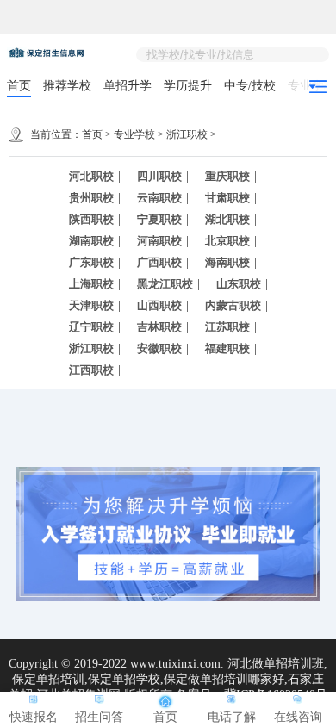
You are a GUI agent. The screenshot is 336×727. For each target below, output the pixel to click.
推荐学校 (67, 85)
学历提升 (188, 85)
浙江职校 (187, 134)
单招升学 (127, 85)
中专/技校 (250, 85)
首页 (19, 85)
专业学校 (134, 134)
